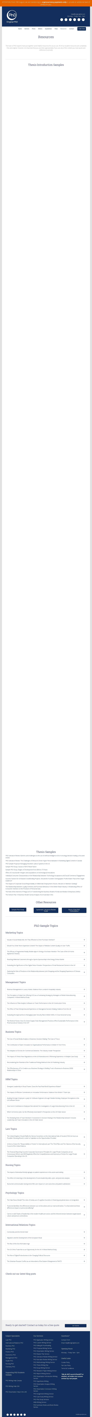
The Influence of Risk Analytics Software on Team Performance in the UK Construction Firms (36, 1003)
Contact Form (65, 1340)
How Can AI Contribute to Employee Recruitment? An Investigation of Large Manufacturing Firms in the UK (41, 1106)
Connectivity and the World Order (17, 1232)
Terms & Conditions (67, 1368)
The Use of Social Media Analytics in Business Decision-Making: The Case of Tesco (33, 1039)
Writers (40, 29)
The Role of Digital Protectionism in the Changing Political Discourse (28, 1255)
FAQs (56, 29)
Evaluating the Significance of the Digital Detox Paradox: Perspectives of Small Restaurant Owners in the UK (41, 965)
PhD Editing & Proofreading (42, 1345)
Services (26, 29)
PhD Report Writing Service (42, 1374)
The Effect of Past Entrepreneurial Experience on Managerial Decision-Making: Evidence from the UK (39, 1009)
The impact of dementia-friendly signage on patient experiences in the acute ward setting (35, 1172)
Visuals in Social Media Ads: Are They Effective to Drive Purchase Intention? (31, 940)
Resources (63, 29)
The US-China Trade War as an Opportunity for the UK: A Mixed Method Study (32, 1250)
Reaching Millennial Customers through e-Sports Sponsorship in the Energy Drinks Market (35, 959)
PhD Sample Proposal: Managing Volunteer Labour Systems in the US (28, 864)
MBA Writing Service (39, 1402)
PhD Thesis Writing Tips (40, 1365)
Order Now (81, 29)
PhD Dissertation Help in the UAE (16, 1392)
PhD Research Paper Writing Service (45, 1371)
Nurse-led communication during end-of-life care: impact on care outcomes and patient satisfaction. (38, 1184)
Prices (33, 29)
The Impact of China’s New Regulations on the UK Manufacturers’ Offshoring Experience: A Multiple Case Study (42, 1057)
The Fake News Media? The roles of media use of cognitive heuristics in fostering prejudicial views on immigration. (43, 1200)
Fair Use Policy (66, 1365)
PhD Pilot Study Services (41, 1399)
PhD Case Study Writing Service (43, 1397)
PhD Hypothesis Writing (40, 1381)
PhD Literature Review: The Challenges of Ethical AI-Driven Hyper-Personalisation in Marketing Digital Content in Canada (44, 861)
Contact (71, 29)
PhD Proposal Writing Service (42, 1348)
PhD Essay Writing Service (41, 1368)
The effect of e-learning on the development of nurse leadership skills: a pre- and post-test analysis (38, 1178)
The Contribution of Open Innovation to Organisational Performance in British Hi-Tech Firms (36, 1045)
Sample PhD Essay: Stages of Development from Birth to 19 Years (27, 870)
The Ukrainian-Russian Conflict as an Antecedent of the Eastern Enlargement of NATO (34, 1261)
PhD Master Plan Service (41, 1354)
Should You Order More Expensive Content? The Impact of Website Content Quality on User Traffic (38, 946)
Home (20, 29)
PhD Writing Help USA (12, 1386)
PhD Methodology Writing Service (44, 1362)
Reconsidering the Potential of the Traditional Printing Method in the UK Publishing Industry (36, 1062)
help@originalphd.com (72, 1343)
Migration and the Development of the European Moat (24, 1238)
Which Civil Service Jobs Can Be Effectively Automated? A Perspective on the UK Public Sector (36, 1112)
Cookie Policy (65, 1362)
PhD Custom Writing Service (42, 1343)
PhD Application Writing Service (43, 1340)
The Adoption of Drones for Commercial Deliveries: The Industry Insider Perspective (33, 1051)
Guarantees (48, 29)
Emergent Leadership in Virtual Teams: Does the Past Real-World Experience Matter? (34, 1086)
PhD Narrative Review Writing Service (45, 1360)
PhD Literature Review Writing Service (45, 1357)
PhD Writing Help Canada (14, 1381)
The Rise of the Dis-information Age (18, 1244)
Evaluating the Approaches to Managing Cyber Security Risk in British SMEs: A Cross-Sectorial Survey (39, 1015)
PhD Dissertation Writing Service (43, 1351)
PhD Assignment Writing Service (43, 1394)
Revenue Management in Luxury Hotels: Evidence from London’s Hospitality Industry (34, 989)
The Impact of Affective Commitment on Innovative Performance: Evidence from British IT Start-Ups (38, 1092)
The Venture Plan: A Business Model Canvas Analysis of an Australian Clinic (29, 895)
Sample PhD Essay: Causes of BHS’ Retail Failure (21, 867)
